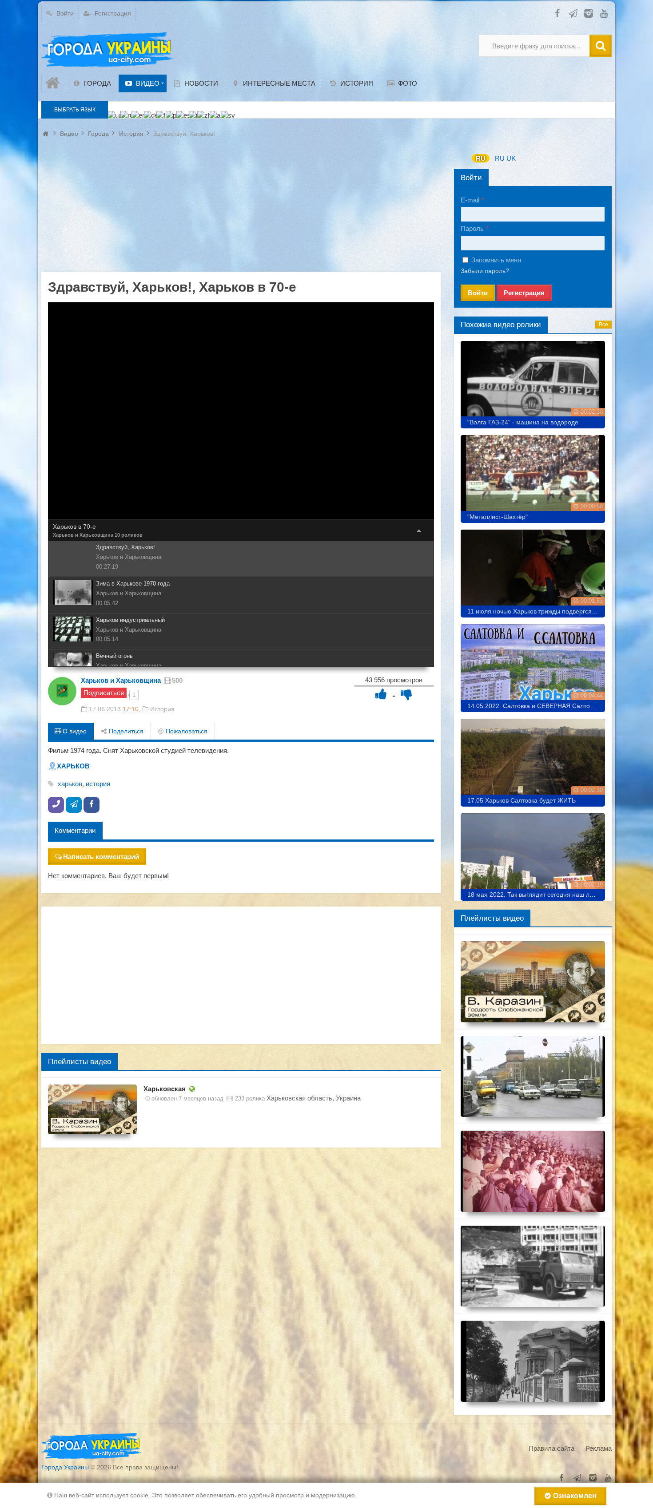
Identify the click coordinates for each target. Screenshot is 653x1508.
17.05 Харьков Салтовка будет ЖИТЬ (521, 800)
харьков (70, 784)
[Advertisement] (241, 209)
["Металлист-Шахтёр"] (533, 475)
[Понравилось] (381, 694)
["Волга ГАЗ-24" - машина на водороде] (533, 381)
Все (603, 324)
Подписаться (104, 693)
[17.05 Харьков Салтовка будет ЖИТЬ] (533, 759)
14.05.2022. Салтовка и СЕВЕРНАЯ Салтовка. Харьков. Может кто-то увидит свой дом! (536, 705)
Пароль (472, 228)
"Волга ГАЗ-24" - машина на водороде (522, 422)
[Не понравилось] (406, 694)
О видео (74, 731)
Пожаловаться (185, 731)
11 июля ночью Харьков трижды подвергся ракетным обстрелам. (536, 611)
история (98, 784)
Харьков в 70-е (74, 526)
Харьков (73, 766)
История (162, 708)
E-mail (470, 200)
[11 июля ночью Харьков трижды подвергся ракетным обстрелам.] (533, 570)
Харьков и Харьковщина (83, 535)
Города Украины (65, 1467)
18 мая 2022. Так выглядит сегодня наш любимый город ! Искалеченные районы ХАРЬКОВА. (536, 894)
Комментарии (75, 830)
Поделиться (125, 731)
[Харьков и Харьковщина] (62, 691)
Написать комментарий (101, 856)
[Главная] (54, 83)
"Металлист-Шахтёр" (497, 516)
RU (481, 158)
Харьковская (164, 1088)
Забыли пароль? (485, 270)
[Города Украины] (108, 50)
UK (511, 158)
